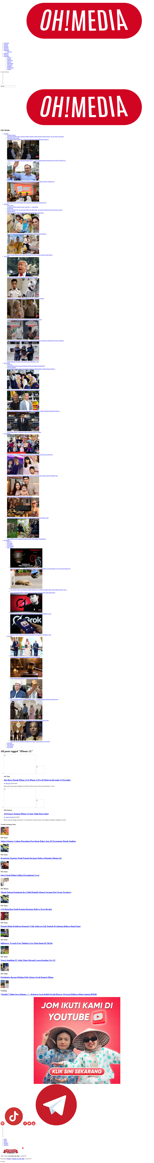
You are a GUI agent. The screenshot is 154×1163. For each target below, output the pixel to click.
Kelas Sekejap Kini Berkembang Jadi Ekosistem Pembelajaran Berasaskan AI (26, 202)
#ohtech (9, 59)
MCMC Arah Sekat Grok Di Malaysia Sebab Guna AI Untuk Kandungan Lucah (30, 613)
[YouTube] (34, 1125)
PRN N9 (9, 52)
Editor (5, 1140)
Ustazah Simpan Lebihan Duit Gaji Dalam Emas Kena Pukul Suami (24, 319)
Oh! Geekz (10, 547)
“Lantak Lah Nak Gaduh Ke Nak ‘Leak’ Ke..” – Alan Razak (22, 207)
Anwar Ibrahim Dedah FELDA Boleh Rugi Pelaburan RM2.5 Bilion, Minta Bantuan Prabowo (31, 369)
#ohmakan (9, 65)
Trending (6, 133)
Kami (5, 1139)
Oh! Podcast (10, 746)
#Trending (6, 43)
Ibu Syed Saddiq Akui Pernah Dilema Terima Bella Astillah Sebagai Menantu (26, 234)
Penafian (6, 1143)
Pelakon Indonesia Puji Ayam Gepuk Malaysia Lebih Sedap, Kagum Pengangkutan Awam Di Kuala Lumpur (34, 210)
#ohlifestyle (10, 60)
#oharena (6, 54)
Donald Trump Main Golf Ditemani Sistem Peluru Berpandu (22, 277)
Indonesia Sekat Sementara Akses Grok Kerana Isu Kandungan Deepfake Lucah (30, 634)
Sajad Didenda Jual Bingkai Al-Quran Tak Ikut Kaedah (24, 678)
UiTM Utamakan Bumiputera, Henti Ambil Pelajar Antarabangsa (23, 390)
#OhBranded (10, 67)
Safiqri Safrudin (10, 817)
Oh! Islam (9, 636)
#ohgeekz (6, 49)
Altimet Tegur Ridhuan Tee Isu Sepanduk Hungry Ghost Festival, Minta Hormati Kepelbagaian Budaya (33, 411)
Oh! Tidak (6, 256)
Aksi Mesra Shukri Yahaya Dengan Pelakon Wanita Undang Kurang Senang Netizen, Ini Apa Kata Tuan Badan (35, 136)
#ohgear (9, 57)
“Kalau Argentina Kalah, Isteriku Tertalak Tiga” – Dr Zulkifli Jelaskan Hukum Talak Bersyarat (34, 699)
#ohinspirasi (10, 63)
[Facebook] (25, 1125)
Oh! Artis (6, 204)
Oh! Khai (9, 743)
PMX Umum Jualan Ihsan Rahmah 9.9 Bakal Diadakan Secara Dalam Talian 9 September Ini (30, 181)
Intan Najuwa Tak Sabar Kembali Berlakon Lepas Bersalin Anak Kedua (25, 212)
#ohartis (6, 44)
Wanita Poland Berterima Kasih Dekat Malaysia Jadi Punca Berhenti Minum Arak (28, 518)
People (9, 1158)
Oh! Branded (10, 546)
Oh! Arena (9, 543)
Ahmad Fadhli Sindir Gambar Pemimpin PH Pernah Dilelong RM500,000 (26, 366)
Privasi (5, 1142)
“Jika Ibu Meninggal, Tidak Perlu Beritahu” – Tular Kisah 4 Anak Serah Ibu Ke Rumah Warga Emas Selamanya (35, 340)
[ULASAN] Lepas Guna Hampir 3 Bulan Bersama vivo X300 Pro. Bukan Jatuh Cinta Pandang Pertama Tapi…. (38, 589)
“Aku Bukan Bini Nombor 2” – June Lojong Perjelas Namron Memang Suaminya (28, 139)
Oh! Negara (7, 363)
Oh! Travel (10, 747)
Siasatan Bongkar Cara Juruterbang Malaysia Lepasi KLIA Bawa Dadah (25, 298)
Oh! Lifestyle (10, 744)
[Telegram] (56, 1125)
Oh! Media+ (7, 540)
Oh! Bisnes (10, 544)
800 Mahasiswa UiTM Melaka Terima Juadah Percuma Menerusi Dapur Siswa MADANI (30, 454)
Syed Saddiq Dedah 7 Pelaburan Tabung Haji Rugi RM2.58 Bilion (24, 432)
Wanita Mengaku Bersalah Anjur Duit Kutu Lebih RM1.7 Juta (23, 361)
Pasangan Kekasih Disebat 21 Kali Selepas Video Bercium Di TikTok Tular (29, 720)
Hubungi (6, 1145)
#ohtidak (6, 46)
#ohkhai (9, 69)
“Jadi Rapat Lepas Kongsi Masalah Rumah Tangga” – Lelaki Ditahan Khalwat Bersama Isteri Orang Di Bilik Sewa (36, 160)
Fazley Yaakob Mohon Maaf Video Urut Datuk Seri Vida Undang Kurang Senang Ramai (29, 255)
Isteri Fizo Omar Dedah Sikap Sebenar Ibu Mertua (20, 496)
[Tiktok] (14, 1125)
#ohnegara (6, 50)
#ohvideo (9, 66)
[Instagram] (3, 1125)
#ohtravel (6, 53)
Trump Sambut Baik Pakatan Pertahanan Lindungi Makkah (25, 657)
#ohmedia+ (7, 56)
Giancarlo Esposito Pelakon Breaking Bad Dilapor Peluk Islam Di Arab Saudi (30, 741)
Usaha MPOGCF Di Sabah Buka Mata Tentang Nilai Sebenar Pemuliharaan (26, 539)
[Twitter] (29, 1125)
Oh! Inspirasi (7, 433)
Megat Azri (8, 783)
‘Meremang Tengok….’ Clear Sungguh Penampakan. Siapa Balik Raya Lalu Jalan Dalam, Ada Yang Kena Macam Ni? (40, 568)
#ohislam (6, 47)
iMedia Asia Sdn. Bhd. (18, 1158)
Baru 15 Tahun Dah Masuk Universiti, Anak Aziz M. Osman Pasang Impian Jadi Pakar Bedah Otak (32, 475)
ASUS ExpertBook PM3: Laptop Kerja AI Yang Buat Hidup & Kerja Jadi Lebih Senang (32, 592)
